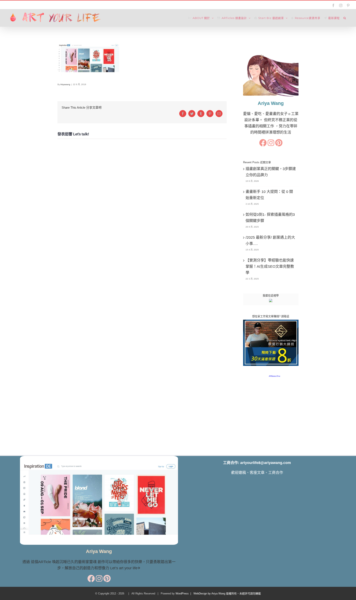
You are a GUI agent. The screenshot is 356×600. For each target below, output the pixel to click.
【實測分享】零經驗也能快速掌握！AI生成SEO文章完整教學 (270, 266)
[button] (344, 18)
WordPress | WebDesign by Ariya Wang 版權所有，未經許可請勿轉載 (218, 593)
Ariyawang (65, 84)
